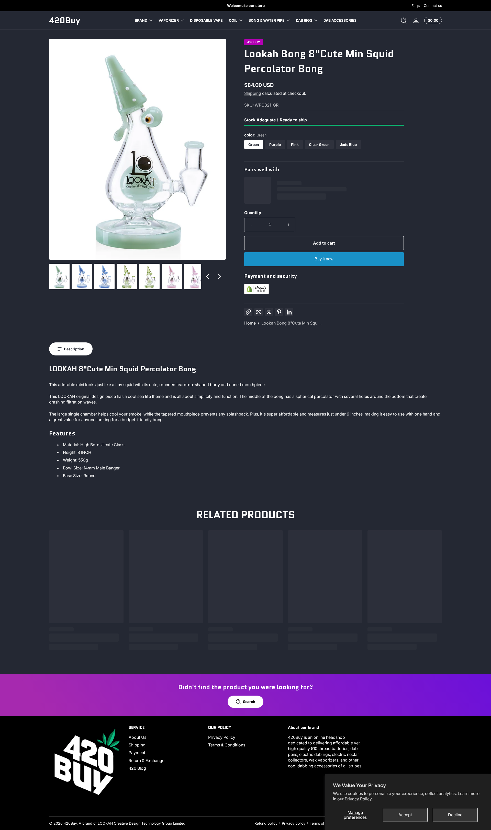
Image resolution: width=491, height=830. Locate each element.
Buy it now (324, 259)
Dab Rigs (304, 20)
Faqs (415, 5)
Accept (405, 814)
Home (250, 323)
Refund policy (265, 823)
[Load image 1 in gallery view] (59, 276)
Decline (455, 814)
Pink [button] (295, 144)
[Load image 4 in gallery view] (127, 276)
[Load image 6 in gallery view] (172, 276)
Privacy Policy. (359, 798)
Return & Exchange (146, 760)
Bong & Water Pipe (267, 20)
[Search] (404, 20)
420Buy (253, 42)
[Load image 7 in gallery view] (194, 276)
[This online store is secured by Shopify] (256, 292)
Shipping (252, 93)
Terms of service (323, 823)
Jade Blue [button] (348, 144)
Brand (141, 20)
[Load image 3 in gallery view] (104, 276)
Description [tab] (74, 349)
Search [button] (249, 701)
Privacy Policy (221, 737)
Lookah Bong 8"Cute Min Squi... (291, 323)
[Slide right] (220, 276)
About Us (137, 737)
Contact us (433, 5)
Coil (233, 20)
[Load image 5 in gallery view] (149, 276)
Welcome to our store (245, 5)
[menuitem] (166, 737)
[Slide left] (207, 276)
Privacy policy (293, 823)
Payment (137, 752)
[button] (404, 20)
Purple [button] (275, 144)
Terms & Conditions (226, 744)
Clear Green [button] (319, 144)
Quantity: (253, 212)
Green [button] (253, 144)
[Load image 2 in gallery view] (82, 276)
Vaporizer (169, 20)
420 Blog (137, 768)
